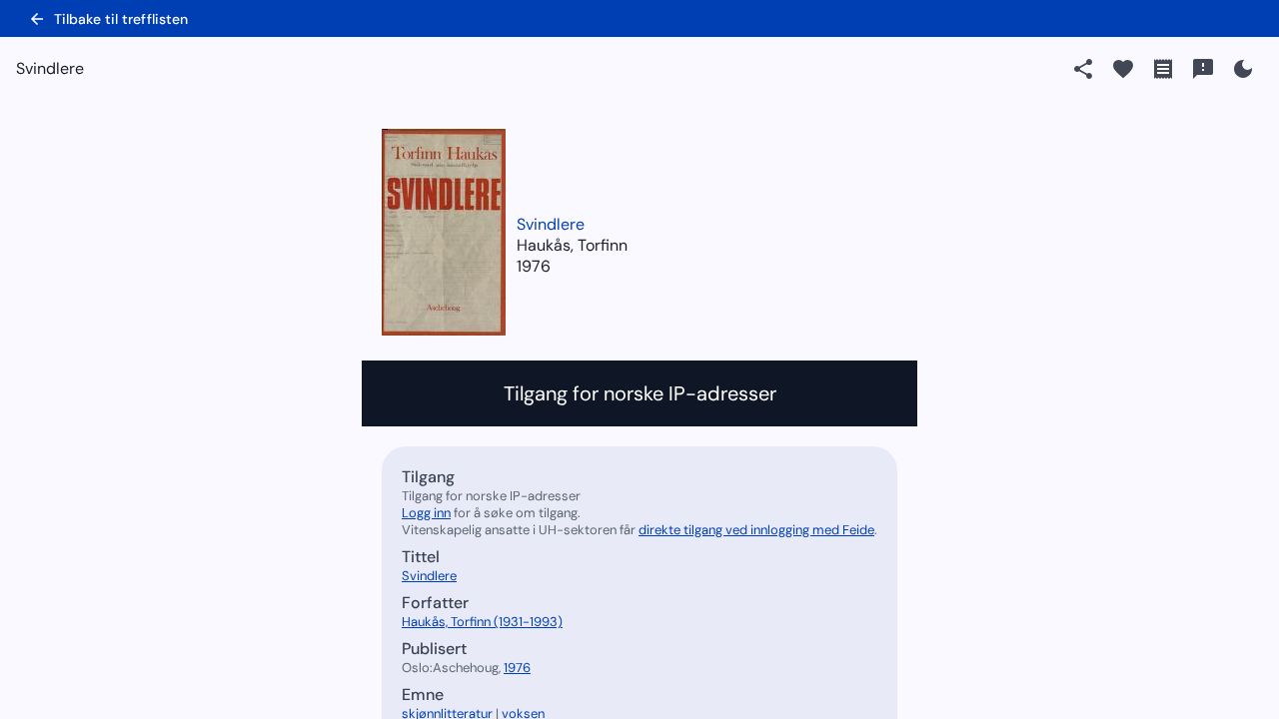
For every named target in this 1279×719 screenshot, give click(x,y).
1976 (534, 266)
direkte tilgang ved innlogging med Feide (756, 529)
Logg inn (426, 512)
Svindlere (551, 224)
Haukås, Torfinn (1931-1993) (482, 621)
